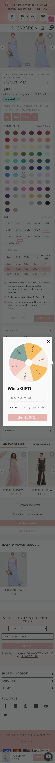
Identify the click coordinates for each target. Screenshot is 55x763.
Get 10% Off (27, 417)
